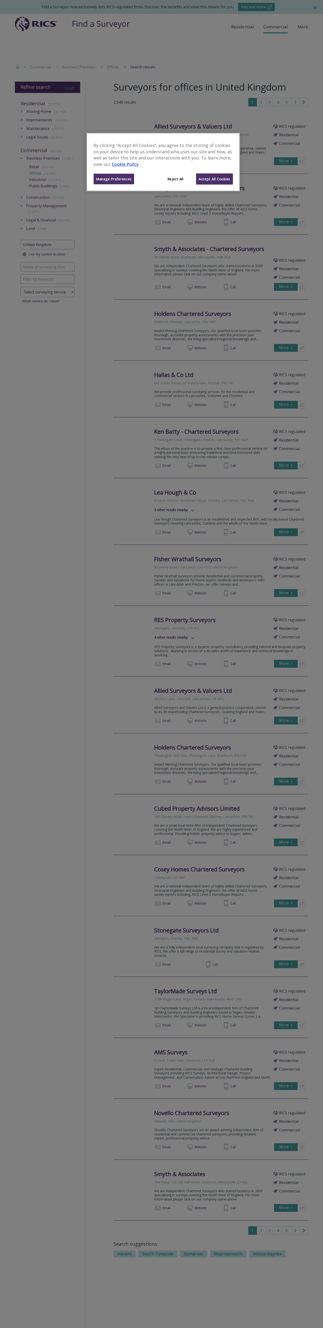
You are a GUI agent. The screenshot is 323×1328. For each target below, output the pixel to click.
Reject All (175, 179)
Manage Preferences (114, 179)
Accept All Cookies (214, 179)
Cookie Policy (125, 164)
